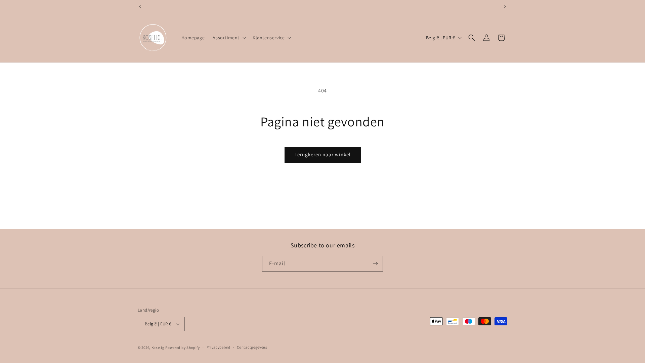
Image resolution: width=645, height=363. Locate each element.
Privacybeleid (218, 347)
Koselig (158, 347)
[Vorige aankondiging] (140, 6)
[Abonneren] (375, 264)
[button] (229, 38)
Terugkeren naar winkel (323, 154)
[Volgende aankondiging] (505, 6)
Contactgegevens (252, 347)
